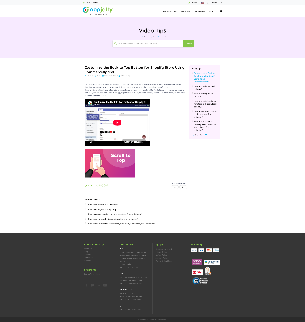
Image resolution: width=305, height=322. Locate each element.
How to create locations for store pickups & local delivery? (115, 214)
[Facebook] (86, 285)
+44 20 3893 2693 (134, 309)
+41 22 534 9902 (134, 299)
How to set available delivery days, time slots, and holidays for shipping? (121, 223)
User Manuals (199, 11)
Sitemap (87, 260)
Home (139, 37)
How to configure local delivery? (103, 204)
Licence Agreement (163, 249)
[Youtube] (105, 285)
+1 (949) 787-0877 (134, 283)
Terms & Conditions (163, 261)
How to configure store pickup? (102, 209)
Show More (199, 135)
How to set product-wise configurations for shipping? (113, 219)
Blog (86, 251)
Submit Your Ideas (92, 274)
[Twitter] (92, 285)
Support (87, 254)
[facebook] (91, 185)
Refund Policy (161, 255)
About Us (88, 248)
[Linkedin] (99, 285)
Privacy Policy (161, 252)
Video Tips (185, 11)
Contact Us (212, 11)
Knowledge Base (170, 11)
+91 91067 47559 (134, 267)
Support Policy (161, 258)
